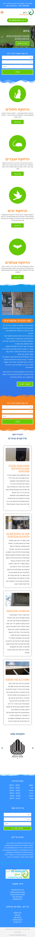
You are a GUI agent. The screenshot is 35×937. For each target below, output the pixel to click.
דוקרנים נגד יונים (18, 897)
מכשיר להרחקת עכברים (17, 894)
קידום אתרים (17, 932)
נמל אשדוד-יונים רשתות (18, 610)
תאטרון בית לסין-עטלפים (17, 679)
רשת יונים (17, 915)
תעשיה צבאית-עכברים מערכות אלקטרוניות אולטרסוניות (19, 468)
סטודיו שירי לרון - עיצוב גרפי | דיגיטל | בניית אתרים (18, 929)
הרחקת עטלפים (17, 919)
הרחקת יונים (17, 917)
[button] (2, 12)
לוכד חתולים (17, 912)
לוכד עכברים (17, 922)
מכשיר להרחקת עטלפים (17, 892)
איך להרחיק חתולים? (17, 890)
